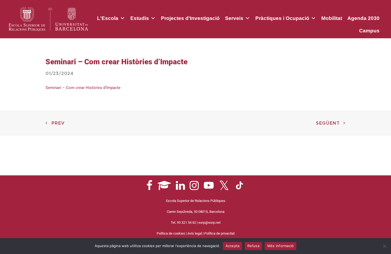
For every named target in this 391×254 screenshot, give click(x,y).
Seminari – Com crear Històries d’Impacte (82, 87)
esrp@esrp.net (209, 223)
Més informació (280, 246)
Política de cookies (171, 233)
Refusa (253, 246)
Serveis (234, 18)
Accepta (233, 246)
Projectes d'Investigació (190, 18)
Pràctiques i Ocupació (282, 18)
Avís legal (195, 233)
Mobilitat (331, 18)
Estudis (139, 18)
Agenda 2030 (363, 18)
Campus (369, 30)
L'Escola (107, 18)
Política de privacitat (219, 233)
